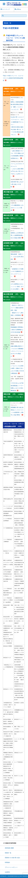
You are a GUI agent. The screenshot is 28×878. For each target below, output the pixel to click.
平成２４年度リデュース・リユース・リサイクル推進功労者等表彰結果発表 (13, 78)
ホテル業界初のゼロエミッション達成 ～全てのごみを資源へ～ (17, 287)
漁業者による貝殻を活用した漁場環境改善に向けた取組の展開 (17, 235)
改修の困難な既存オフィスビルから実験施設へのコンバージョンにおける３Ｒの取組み (17, 351)
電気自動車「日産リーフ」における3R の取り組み (17, 257)
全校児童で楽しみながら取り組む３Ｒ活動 (17, 184)
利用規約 (7, 862)
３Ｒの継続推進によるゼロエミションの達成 (17, 208)
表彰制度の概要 (9, 848)
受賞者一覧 (8, 853)
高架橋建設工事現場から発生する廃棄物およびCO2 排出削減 (17, 330)
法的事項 (7, 872)
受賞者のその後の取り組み (12, 857)
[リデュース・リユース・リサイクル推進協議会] (16, 4)
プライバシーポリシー (11, 867)
